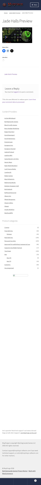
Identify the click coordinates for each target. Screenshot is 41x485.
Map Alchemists (9, 179)
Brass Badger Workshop (11, 128)
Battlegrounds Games (11, 122)
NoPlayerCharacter (10, 193)
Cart (31, 479)
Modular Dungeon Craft (11, 186)
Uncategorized (9, 268)
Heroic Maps (8, 162)
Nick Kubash (8, 189)
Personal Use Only (10, 241)
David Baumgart (9, 135)
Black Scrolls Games (10, 125)
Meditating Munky (10, 183)
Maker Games (8, 176)
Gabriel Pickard (9, 152)
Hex (5, 254)
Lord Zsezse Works (10, 169)
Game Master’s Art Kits (11, 159)
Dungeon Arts (8, 145)
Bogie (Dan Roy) (9, 132)
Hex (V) (9, 261)
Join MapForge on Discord (28, 433)
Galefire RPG (8, 155)
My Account (7, 481)
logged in (16, 92)
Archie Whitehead (9, 118)
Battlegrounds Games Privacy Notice (14, 471)
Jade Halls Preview (14, 13)
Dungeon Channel (9, 149)
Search (20, 481)
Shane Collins (8, 203)
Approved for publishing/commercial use (17, 244)
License (6, 227)
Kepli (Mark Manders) (10, 166)
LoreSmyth (7, 172)
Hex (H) (9, 258)
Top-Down (7, 251)
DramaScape (8, 142)
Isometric (7, 265)
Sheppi (6, 206)
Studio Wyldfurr (9, 209)
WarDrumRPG (8, 213)
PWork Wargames (9, 199)
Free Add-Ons (8, 231)
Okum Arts (7, 196)
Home (6, 13)
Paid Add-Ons (8, 237)
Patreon (9, 234)
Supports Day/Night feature (13, 248)
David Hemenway (9, 139)
